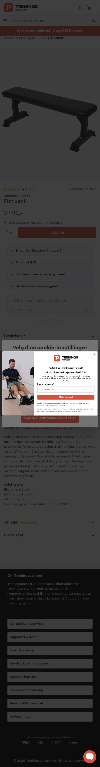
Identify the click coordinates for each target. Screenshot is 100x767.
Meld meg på (66, 397)
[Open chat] (89, 756)
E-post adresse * (45, 384)
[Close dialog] (94, 354)
